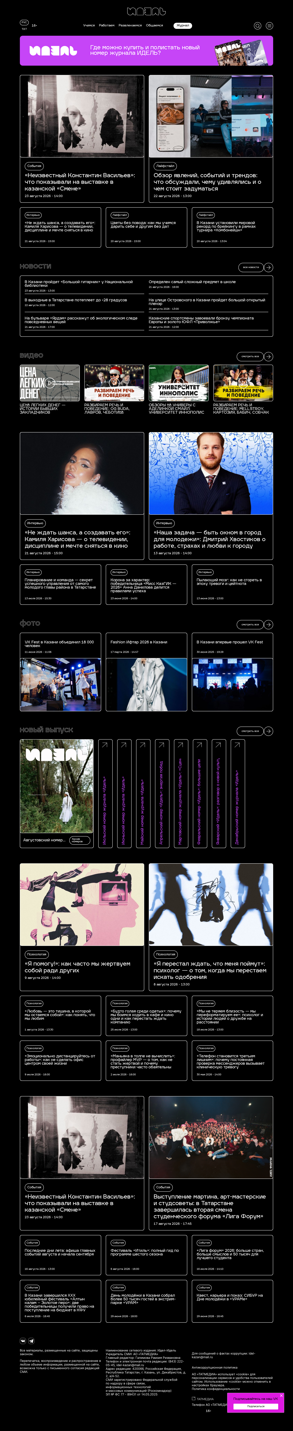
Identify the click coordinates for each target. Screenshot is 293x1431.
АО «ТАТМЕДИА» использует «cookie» (220, 1374)
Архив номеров (77, 840)
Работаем (106, 25)
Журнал (183, 25)
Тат (24, 29)
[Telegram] (31, 1341)
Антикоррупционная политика (214, 1367)
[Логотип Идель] (146, 12)
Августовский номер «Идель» (43, 840)
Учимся (89, 25)
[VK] (23, 1341)
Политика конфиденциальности (216, 1389)
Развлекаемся (130, 25)
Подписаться (255, 1406)
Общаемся (154, 25)
